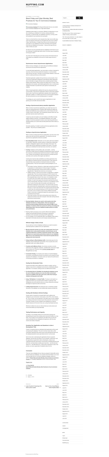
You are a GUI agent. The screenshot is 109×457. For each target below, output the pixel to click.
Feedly (29, 376)
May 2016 (64, 336)
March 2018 (65, 284)
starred (30, 375)
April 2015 (65, 366)
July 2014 (64, 387)
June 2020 (65, 227)
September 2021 (66, 192)
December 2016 (66, 319)
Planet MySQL (31, 365)
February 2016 (65, 343)
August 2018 (65, 272)
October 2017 (65, 295)
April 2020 (65, 232)
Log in (64, 435)
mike (38, 16)
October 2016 (65, 324)
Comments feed (66, 440)
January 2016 (65, 345)
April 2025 (65, 90)
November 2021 (66, 187)
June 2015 (65, 361)
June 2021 (65, 199)
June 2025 (65, 86)
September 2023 (66, 135)
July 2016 (64, 331)
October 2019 (65, 239)
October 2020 (65, 218)
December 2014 (66, 376)
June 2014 (65, 390)
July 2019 (64, 246)
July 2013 (64, 416)
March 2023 (65, 149)
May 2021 (64, 201)
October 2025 (65, 76)
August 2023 (65, 138)
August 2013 (65, 413)
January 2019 (65, 260)
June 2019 (65, 248)
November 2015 (66, 350)
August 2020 (65, 222)
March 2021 (65, 206)
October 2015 (65, 352)
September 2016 (66, 326)
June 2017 (65, 305)
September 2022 (66, 163)
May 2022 (64, 173)
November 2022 (66, 159)
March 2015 (65, 369)
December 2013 (66, 404)
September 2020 (66, 220)
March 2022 (65, 178)
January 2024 (65, 126)
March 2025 (65, 93)
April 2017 (65, 310)
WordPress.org (66, 442)
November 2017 (66, 293)
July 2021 (64, 197)
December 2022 (66, 156)
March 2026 (65, 65)
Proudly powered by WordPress (32, 454)
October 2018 (65, 267)
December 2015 (66, 347)
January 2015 (65, 373)
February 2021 (65, 208)
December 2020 (66, 213)
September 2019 (66, 241)
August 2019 (65, 244)
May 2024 (64, 116)
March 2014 (65, 397)
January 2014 (65, 402)
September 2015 (66, 354)
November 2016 (66, 321)
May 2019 (64, 251)
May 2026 (64, 60)
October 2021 (65, 189)
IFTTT (33, 376)
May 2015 (64, 364)
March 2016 (65, 340)
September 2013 (66, 411)
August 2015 (65, 357)
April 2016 (65, 338)
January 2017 (65, 317)
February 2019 (65, 258)
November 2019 (66, 237)
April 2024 (65, 119)
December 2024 (66, 100)
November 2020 (66, 215)
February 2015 (65, 371)
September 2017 (66, 298)
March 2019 (65, 255)
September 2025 (66, 79)
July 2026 (64, 55)
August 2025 (65, 81)
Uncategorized (65, 428)
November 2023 (66, 131)
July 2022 (64, 168)
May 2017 (64, 307)
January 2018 (65, 288)
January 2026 (65, 69)
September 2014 (66, 383)
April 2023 (65, 147)
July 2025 (64, 83)
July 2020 (64, 225)
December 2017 (66, 291)
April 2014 (65, 394)
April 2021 (65, 204)
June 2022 (65, 171)
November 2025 (66, 74)
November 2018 (66, 265)
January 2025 (65, 98)
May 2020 (64, 229)
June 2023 (65, 142)
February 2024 (65, 123)
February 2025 (65, 95)
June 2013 (65, 418)
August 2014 (65, 385)
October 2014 (65, 380)
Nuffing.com (35, 4)
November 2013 (66, 406)
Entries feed (65, 438)
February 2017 (65, 314)
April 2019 (65, 253)
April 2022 (65, 175)
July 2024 (64, 112)
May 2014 (64, 392)
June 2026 (65, 57)
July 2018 (64, 274)
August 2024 (65, 109)
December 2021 (66, 185)
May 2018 (64, 279)
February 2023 (65, 152)
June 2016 (65, 333)
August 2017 (65, 300)
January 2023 (65, 154)
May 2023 (64, 145)
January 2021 (65, 211)
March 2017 (65, 312)
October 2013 (65, 409)
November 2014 (66, 378)
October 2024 (65, 105)
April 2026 (65, 62)
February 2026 (65, 67)
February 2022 (65, 180)
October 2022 (65, 161)
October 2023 (65, 133)
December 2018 (66, 263)
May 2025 (64, 88)
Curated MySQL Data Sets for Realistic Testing (72, 40)
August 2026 (65, 53)
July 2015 (64, 359)
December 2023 (66, 128)
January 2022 (65, 182)
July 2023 (64, 140)
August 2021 (65, 194)
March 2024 (65, 121)
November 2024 (66, 102)
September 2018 (66, 270)
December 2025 (66, 72)
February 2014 (65, 399)
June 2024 (65, 114)
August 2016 (65, 328)
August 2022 (65, 166)
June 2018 (65, 277)
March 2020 (65, 234)
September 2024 (66, 107)
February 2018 (65, 286)
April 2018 (65, 281)
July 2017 (64, 303)
